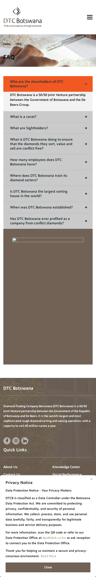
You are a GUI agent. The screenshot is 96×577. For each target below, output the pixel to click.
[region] (48, 526)
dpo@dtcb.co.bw (54, 538)
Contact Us (11, 474)
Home (6, 44)
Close (48, 567)
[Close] (91, 479)
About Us (10, 467)
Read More (48, 556)
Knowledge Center (66, 467)
